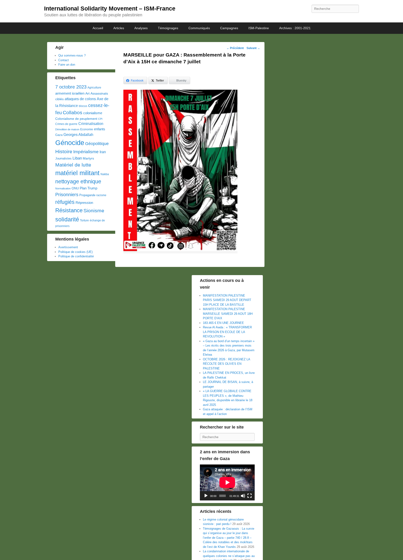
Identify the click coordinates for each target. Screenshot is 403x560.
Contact (63, 60)
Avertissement (68, 247)
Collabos (72, 112)
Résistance (69, 210)
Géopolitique (97, 143)
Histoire (63, 151)
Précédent (235, 48)
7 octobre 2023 (71, 86)
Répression (84, 203)
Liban (77, 158)
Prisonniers (66, 194)
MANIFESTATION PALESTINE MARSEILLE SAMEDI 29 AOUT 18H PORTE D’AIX (228, 313)
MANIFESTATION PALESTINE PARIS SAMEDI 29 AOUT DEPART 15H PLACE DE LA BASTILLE (227, 300)
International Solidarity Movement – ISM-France (109, 8)
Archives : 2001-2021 (295, 28)
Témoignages (168, 28)
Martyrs (88, 158)
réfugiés (65, 202)
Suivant (253, 48)
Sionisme (93, 210)
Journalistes (63, 158)
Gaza (59, 135)
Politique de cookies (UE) (75, 252)
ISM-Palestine (258, 28)
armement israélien (69, 93)
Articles (118, 28)
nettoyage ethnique (78, 181)
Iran (103, 152)
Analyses (141, 28)
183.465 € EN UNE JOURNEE (223, 323)
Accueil (98, 28)
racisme (101, 195)
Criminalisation (90, 124)
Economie (86, 129)
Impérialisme (86, 151)
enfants (99, 129)
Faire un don (66, 64)
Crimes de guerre (66, 124)
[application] (227, 482)
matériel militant (77, 173)
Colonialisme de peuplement (76, 119)
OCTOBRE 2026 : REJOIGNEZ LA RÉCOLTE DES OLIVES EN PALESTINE (226, 364)
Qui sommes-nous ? (72, 55)
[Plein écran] (249, 495)
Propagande (87, 195)
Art (87, 93)
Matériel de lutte (73, 164)
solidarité (67, 219)
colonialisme (92, 113)
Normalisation (63, 188)
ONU (75, 188)
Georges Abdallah (78, 134)
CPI (100, 118)
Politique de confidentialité (76, 256)
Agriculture (94, 87)
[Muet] (243, 495)
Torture (84, 220)
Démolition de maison (67, 129)
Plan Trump (88, 188)
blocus (83, 106)
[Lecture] (206, 495)
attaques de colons (80, 99)
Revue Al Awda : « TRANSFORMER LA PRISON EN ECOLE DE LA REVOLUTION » (227, 332)
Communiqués (199, 28)
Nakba (105, 174)
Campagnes (229, 28)
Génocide (69, 142)
